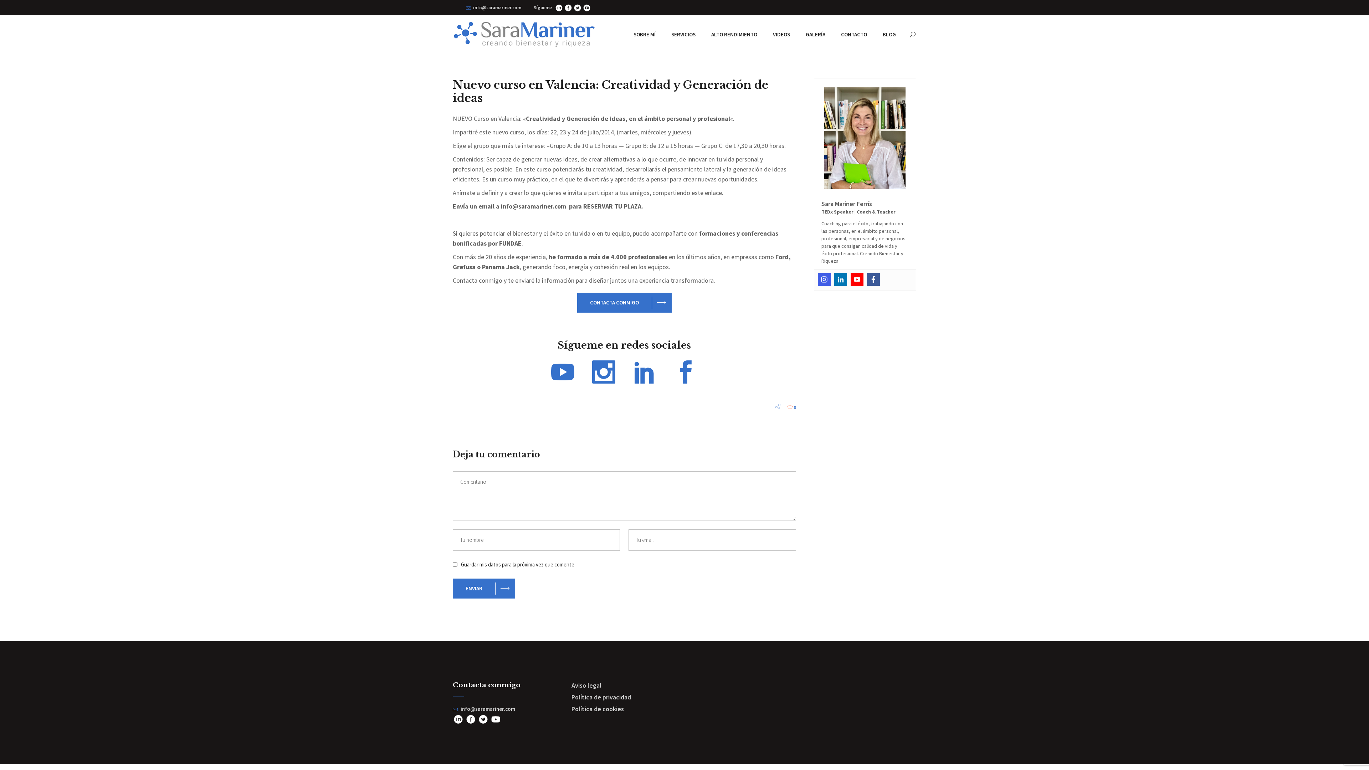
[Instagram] (824, 279)
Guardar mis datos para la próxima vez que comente (517, 564)
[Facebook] (873, 279)
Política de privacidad (601, 697)
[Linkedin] (840, 279)
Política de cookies (597, 709)
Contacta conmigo (614, 302)
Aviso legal (586, 685)
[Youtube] (857, 279)
